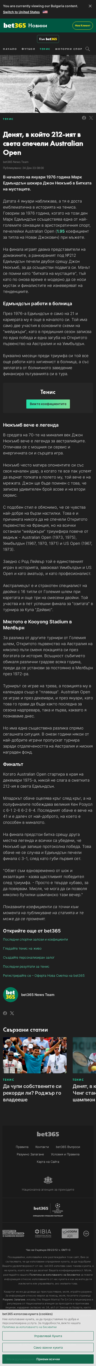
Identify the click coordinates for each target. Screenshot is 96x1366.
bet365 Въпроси (68, 1147)
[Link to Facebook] (84, 120)
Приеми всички (48, 1359)
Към (42, 39)
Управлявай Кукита (48, 1336)
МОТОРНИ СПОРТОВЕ (73, 49)
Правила (22, 1147)
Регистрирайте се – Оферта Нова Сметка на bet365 (44, 975)
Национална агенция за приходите (48, 1189)
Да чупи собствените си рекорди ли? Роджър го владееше (32, 1093)
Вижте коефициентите (48, 404)
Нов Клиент (82, 25)
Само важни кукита (48, 1347)
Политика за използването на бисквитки (29, 1327)
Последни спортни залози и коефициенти (35, 939)
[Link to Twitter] (91, 120)
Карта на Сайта (48, 1161)
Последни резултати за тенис (26, 966)
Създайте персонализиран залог (29, 957)
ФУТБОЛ (28, 49)
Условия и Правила (65, 1154)
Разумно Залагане (30, 1154)
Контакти (42, 1147)
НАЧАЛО (10, 49)
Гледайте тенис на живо (22, 948)
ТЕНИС (45, 49)
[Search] (87, 49)
